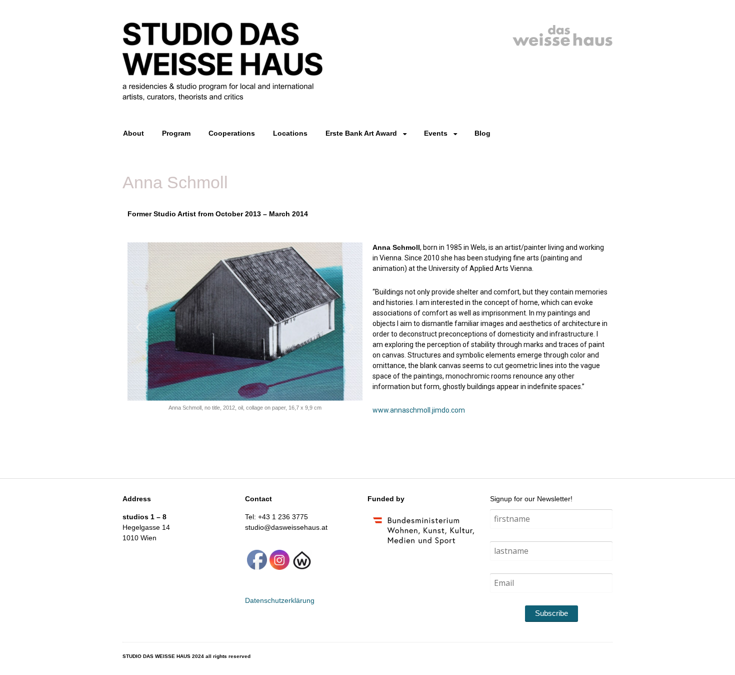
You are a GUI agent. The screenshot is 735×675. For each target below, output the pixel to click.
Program (176, 133)
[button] (138, 327)
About (133, 133)
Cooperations (231, 133)
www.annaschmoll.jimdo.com (418, 410)
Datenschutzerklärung (279, 600)
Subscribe (551, 613)
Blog (482, 133)
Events (436, 133)
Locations (290, 133)
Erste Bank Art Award (361, 133)
